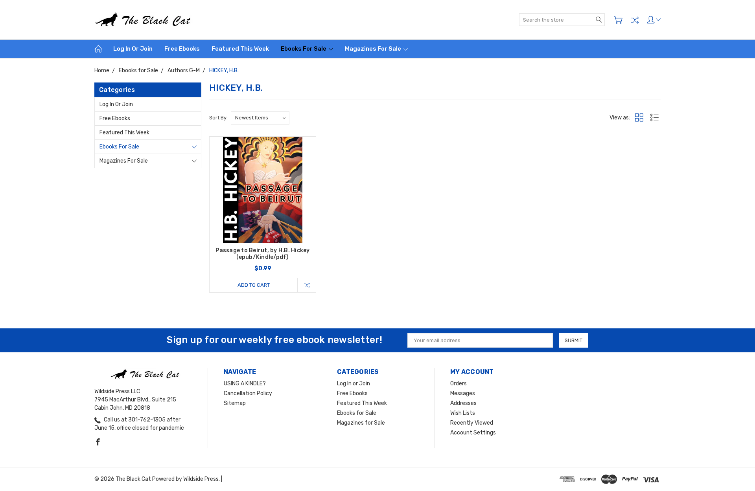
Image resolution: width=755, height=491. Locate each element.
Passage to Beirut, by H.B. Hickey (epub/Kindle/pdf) (262, 253)
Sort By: (218, 118)
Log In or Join (133, 48)
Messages (462, 393)
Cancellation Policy (248, 393)
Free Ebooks (182, 48)
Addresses (463, 403)
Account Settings (473, 432)
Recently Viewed (471, 423)
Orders (458, 383)
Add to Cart (254, 285)
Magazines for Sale (373, 48)
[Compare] (634, 20)
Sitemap (235, 403)
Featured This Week (240, 48)
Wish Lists (462, 413)
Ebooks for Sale (304, 48)
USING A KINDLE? (245, 383)
